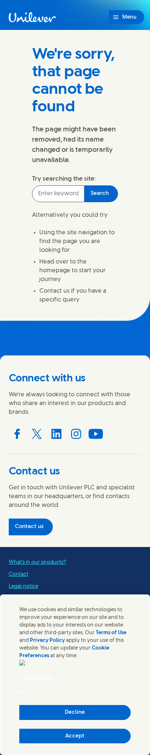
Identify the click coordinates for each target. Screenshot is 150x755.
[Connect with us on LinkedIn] (56, 434)
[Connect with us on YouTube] (96, 434)
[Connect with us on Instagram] (76, 434)
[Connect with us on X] (37, 434)
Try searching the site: (64, 179)
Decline (75, 712)
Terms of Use (111, 633)
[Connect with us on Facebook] (17, 434)
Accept (74, 736)
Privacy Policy (47, 640)
